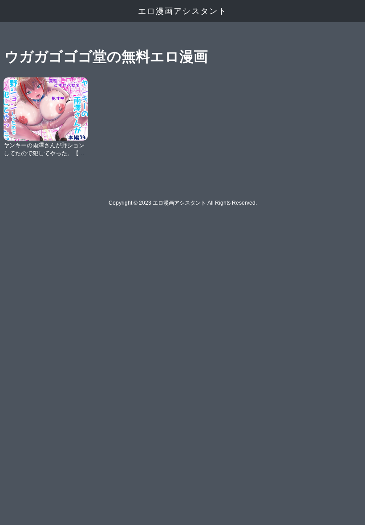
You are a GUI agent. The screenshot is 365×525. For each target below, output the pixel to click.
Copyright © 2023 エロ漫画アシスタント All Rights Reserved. (183, 203)
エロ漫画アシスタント (182, 11)
